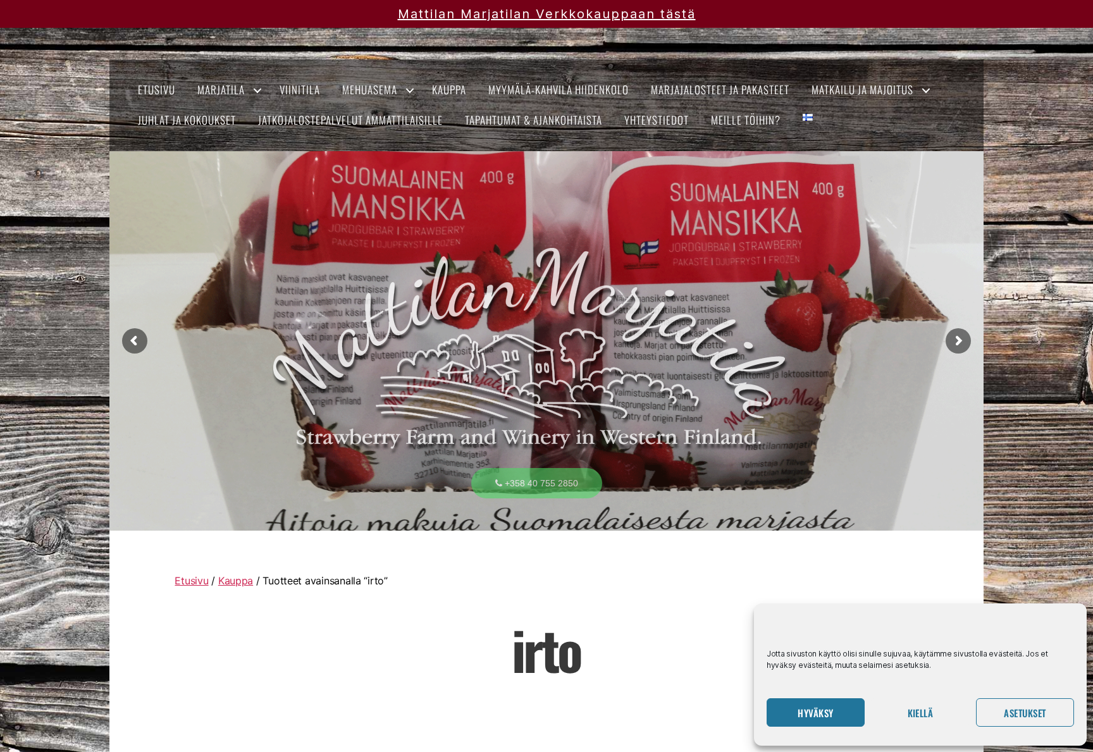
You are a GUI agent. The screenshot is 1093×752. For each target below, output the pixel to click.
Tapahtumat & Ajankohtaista (533, 120)
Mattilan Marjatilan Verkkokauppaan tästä (547, 14)
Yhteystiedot (656, 120)
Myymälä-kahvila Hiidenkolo (558, 89)
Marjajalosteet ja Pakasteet (720, 89)
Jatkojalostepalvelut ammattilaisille (350, 120)
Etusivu (156, 89)
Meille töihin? (746, 120)
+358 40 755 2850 (540, 483)
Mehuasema (369, 89)
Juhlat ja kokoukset (187, 120)
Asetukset (1025, 713)
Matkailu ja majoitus (862, 89)
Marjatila (221, 89)
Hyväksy (816, 713)
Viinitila (300, 89)
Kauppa (449, 89)
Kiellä (921, 713)
